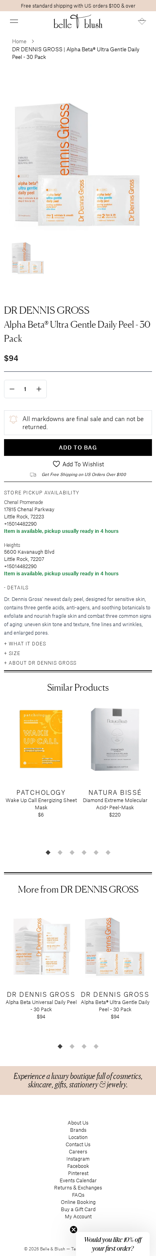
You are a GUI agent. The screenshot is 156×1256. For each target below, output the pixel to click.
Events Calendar (78, 1180)
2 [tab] (60, 852)
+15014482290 (20, 523)
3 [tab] (72, 852)
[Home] (78, 21)
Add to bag (78, 447)
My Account (78, 1216)
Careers (78, 1151)
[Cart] (142, 21)
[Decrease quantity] (12, 389)
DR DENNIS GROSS (47, 310)
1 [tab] (48, 852)
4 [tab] (84, 852)
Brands (78, 1130)
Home (19, 41)
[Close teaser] (74, 1230)
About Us (78, 1122)
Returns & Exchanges (78, 1187)
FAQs (78, 1194)
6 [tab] (108, 852)
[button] (14, 21)
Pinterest (78, 1173)
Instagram (78, 1158)
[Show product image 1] (28, 255)
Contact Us (78, 1144)
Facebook (78, 1166)
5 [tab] (96, 852)
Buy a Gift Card (78, 1209)
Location (78, 1137)
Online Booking (78, 1202)
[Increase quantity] (39, 389)
